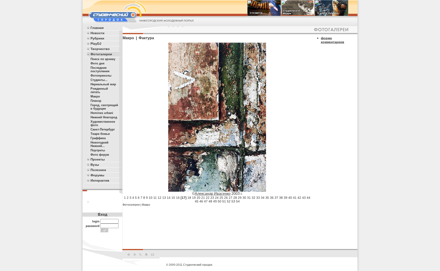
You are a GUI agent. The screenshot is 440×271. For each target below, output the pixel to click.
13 (164, 197)
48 (210, 201)
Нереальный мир (103, 84)
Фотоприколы (101, 75)
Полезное (98, 170)
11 (155, 197)
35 (267, 197)
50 (219, 201)
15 (173, 197)
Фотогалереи (101, 54)
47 (206, 201)
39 (285, 197)
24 (217, 197)
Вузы (95, 164)
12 (159, 197)
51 (224, 201)
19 (194, 197)
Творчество (100, 49)
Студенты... (99, 80)
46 (201, 201)
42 (299, 197)
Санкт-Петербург (103, 129)
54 (238, 201)
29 (240, 197)
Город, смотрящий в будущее (104, 106)
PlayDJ (96, 43)
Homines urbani (102, 113)
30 (244, 197)
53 (233, 201)
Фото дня (97, 63)
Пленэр (96, 100)
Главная (97, 28)
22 (207, 197)
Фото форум (100, 154)
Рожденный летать (99, 90)
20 (198, 197)
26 (226, 197)
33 (258, 197)
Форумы (97, 175)
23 (212, 197)
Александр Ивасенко (213, 194)
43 (304, 197)
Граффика (98, 138)
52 (229, 201)
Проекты (98, 159)
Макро (95, 96)
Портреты (98, 150)
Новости (97, 33)
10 (150, 197)
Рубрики (97, 38)
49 (215, 201)
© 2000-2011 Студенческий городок (189, 264)
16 (178, 197)
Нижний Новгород (104, 117)
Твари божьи (100, 134)
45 (196, 201)
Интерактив (100, 180)
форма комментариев (332, 40)
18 (189, 197)
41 (295, 197)
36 (272, 197)
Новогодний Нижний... (99, 144)
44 (308, 197)
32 (253, 197)
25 (221, 197)
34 (262, 197)
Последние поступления (100, 69)
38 (281, 197)
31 (249, 197)
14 (168, 197)
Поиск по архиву (103, 59)
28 (235, 197)
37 (276, 197)
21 (203, 197)
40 (290, 197)
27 (230, 197)
